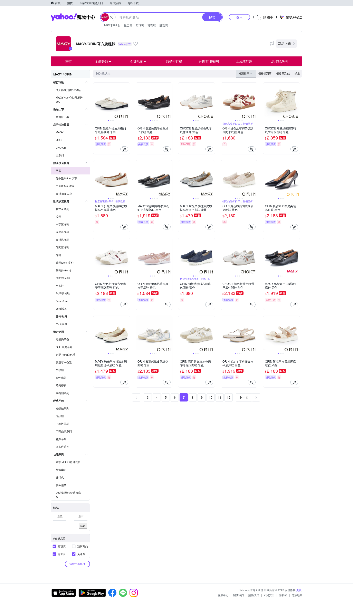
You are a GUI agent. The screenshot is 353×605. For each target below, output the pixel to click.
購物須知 (253, 595)
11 (219, 397)
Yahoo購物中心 (73, 17)
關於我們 (238, 595)
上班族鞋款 (244, 61)
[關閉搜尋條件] (111, 17)
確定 (83, 526)
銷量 (297, 73)
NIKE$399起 (112, 25)
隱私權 (283, 595)
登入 (239, 17)
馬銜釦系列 (279, 61)
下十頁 (244, 397)
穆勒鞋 (151, 25)
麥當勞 (163, 25)
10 (210, 397)
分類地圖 (297, 595)
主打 (68, 61)
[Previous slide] (96, 101)
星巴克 (128, 25)
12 (228, 397)
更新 (299, 590)
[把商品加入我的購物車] (124, 149)
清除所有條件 (77, 564)
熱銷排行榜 (174, 61)
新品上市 (284, 43)
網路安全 (269, 595)
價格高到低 (283, 73)
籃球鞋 (140, 25)
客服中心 (223, 595)
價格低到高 (264, 73)
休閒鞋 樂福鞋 (209, 61)
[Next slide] (127, 101)
